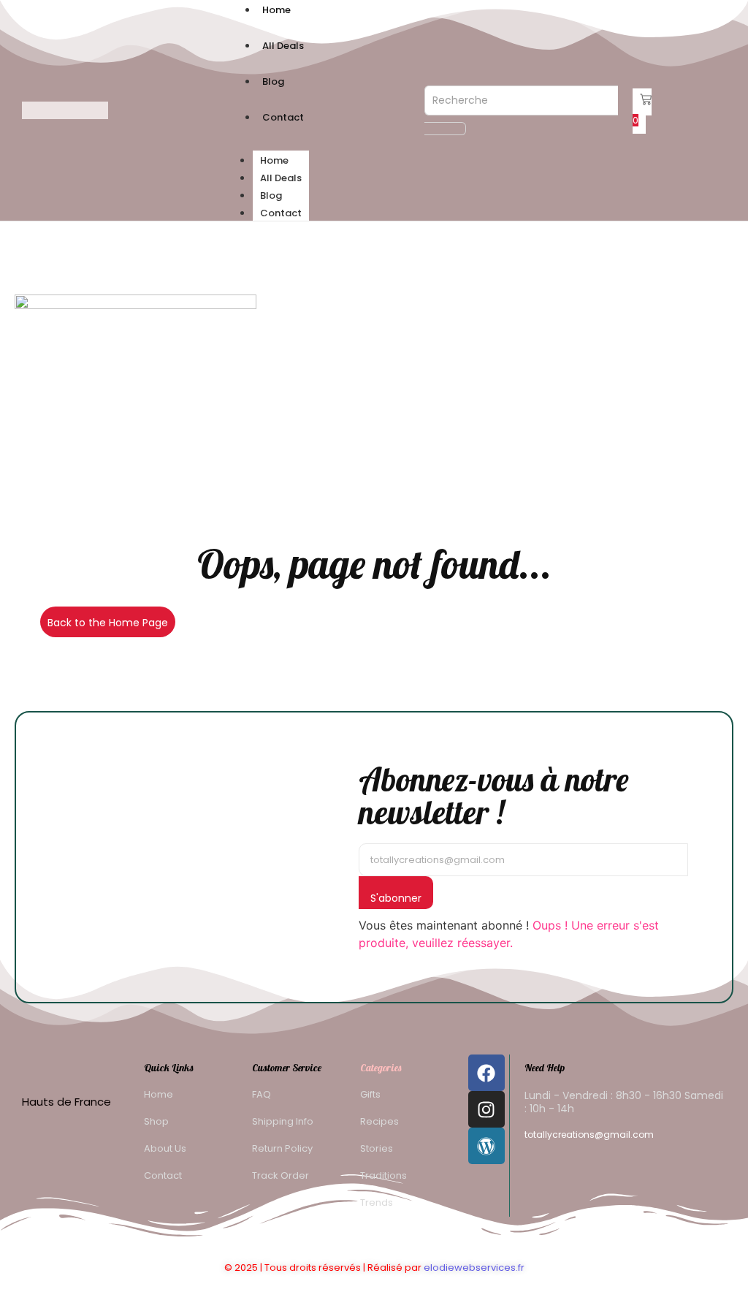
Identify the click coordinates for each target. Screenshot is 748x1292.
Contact (281, 213)
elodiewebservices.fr (474, 1267)
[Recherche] (445, 128)
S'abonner (395, 898)
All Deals (281, 178)
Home (274, 160)
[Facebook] (486, 1072)
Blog (271, 195)
